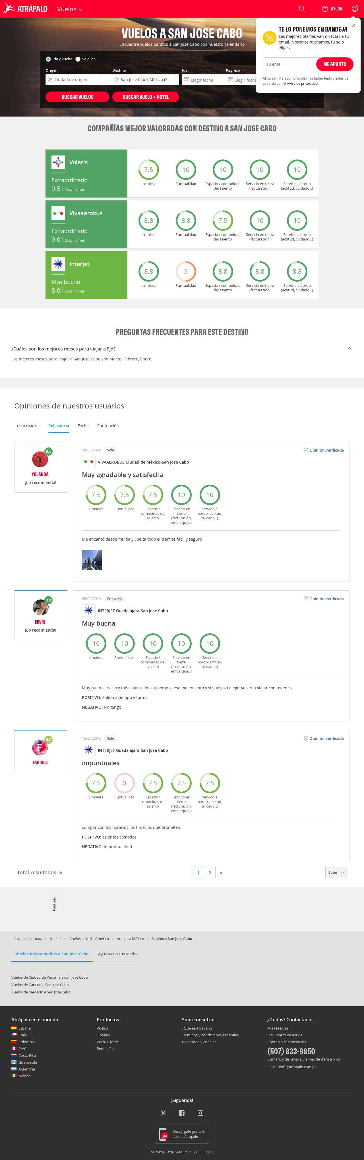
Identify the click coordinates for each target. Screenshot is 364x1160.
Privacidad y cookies (199, 1041)
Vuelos (55, 938)
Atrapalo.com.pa (28, 938)
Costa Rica (27, 1055)
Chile (22, 1034)
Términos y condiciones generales (210, 1034)
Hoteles (103, 1034)
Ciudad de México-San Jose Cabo (157, 462)
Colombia (26, 1041)
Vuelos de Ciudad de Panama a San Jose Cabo (49, 977)
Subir (333, 872)
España (24, 1028)
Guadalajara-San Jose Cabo (142, 610)
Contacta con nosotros (286, 1042)
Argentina (26, 1069)
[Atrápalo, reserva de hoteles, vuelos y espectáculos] (26, 9)
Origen (51, 70)
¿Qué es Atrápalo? (197, 1028)
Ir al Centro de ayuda (285, 1035)
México (24, 1075)
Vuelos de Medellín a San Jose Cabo (41, 992)
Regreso (233, 70)
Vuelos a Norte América (89, 938)
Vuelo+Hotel (107, 1041)
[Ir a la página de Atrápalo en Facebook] (182, 1113)
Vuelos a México (130, 938)
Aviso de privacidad (302, 83)
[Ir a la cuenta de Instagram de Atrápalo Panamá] (201, 1113)
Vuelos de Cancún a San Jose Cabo (40, 984)
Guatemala (27, 1062)
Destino (119, 70)
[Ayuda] (332, 8)
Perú (22, 1048)
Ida (185, 70)
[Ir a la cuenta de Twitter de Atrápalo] (163, 1113)
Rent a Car (105, 1048)
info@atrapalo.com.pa (298, 1066)
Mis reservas (277, 1028)
